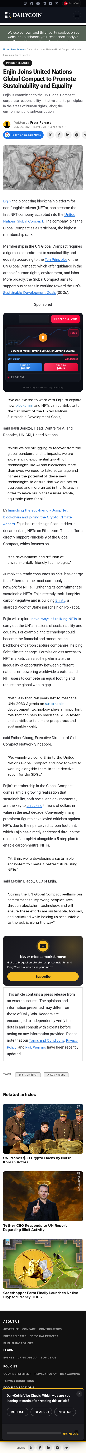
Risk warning (70, 1374)
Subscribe (43, 976)
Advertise (11, 1329)
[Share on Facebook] (59, 135)
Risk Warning (35, 1047)
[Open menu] (77, 15)
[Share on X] (50, 135)
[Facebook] (31, 3)
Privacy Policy (45, 1374)
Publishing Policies (18, 1343)
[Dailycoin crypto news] (23, 15)
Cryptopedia (27, 1357)
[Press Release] (7, 124)
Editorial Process (44, 1336)
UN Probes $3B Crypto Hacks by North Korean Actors (37, 1159)
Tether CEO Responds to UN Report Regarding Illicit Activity (35, 1227)
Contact (29, 1329)
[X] (56, 3)
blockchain (24, 405)
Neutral (65, 1412)
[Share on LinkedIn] (68, 135)
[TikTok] (25, 3)
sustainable (54, 703)
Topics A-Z (49, 1357)
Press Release (41, 122)
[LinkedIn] (44, 3)
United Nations (56, 1074)
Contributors (50, 1329)
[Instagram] (50, 3)
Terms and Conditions (46, 1040)
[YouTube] (38, 3)
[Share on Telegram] (76, 135)
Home (6, 49)
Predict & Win (65, 319)
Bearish (42, 1412)
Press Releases (18, 49)
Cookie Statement (17, 1374)
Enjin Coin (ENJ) (28, 1074)
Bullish (17, 1412)
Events (8, 1357)
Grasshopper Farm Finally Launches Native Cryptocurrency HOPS (40, 1295)
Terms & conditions (18, 1381)
